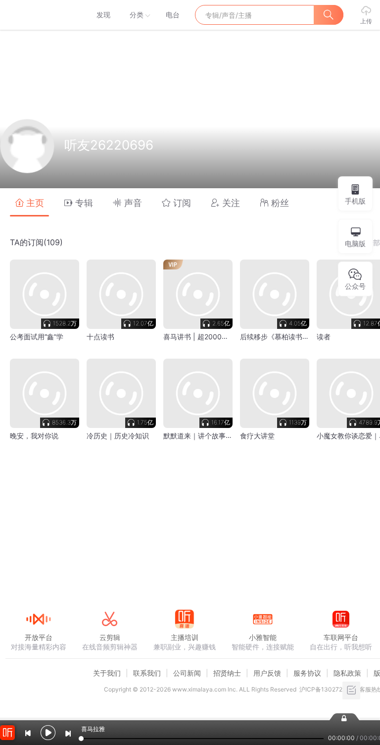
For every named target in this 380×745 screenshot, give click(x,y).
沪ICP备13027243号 (327, 689)
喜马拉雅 (38, 15)
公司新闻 (187, 673)
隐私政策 (347, 673)
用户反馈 (267, 673)
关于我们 (107, 673)
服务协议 (307, 673)
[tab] (29, 202)
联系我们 (147, 673)
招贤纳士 (227, 673)
